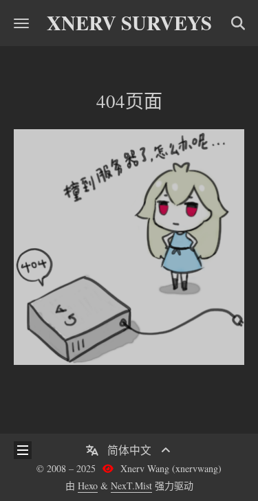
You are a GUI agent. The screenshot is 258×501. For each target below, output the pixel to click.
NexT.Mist (131, 485)
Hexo (88, 485)
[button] (21, 23)
